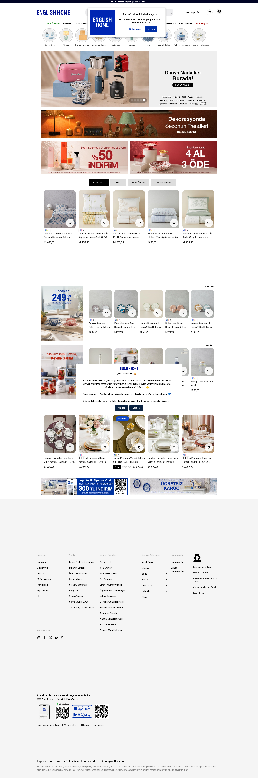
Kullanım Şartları (77, 568)
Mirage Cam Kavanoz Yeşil (202, 383)
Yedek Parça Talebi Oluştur (82, 607)
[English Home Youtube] (56, 637)
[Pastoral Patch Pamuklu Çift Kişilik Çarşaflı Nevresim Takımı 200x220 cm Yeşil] (129, 209)
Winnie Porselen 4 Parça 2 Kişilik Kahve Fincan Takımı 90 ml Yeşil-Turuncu (202, 325)
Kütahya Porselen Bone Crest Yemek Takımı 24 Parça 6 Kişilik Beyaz (94, 460)
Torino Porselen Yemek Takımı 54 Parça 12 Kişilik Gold (59, 460)
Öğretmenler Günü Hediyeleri (113, 590)
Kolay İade (74, 590)
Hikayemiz (42, 562)
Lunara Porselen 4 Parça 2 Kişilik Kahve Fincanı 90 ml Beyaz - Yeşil (151, 325)
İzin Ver (151, 29)
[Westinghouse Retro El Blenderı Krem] (100, 362)
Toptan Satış (43, 590)
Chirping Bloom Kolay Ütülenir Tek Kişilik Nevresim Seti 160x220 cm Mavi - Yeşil (163, 235)
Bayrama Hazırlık (108, 624)
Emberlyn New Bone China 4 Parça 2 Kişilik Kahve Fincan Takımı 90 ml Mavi (125, 325)
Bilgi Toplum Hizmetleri (48, 725)
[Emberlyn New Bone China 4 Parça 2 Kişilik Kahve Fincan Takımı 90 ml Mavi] (126, 304)
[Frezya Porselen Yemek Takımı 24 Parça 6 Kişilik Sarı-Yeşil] (198, 434)
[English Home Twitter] (50, 637)
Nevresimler (98, 182)
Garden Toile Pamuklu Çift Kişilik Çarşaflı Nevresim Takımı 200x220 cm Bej (57, 235)
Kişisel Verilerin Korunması (81, 562)
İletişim (40, 573)
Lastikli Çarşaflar (163, 182)
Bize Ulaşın (198, 593)
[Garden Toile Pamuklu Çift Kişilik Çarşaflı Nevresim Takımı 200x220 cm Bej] (60, 209)
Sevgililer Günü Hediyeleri (112, 602)
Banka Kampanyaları (177, 569)
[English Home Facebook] (44, 637)
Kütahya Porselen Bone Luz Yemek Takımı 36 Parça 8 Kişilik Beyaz (127, 460)
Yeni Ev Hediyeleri (108, 573)
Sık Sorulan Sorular (78, 585)
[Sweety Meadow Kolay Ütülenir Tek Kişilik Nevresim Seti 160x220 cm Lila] (94, 209)
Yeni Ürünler (106, 568)
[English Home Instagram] (39, 637)
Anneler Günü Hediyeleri (111, 619)
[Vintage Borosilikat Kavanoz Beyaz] (151, 362)
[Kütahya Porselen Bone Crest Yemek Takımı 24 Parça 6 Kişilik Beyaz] (94, 434)
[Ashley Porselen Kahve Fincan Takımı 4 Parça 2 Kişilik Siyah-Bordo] (100, 304)
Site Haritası (98, 725)
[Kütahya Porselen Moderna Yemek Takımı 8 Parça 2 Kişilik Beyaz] (163, 434)
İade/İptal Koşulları (78, 573)
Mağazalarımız (44, 579)
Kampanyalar (177, 562)
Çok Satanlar (106, 579)
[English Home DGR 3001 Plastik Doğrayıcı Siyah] (126, 362)
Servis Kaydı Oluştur (78, 602)
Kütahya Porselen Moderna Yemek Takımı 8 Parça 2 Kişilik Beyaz (163, 460)
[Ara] (170, 12)
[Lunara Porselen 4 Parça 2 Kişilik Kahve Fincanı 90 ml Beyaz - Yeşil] (151, 304)
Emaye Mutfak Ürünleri (111, 585)
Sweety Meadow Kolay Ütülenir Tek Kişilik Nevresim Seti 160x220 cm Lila (93, 235)
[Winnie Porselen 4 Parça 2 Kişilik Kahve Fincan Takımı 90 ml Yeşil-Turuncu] (202, 304)
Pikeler (118, 182)
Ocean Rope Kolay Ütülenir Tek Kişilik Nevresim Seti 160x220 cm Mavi (196, 235)
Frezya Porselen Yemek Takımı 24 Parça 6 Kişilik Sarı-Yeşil (197, 460)
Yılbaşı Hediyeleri (108, 596)
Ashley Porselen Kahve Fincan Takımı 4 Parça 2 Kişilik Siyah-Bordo (100, 325)
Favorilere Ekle (70, 223)
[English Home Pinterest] (62, 637)
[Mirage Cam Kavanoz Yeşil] (202, 362)
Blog (39, 596)
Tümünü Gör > (208, 287)
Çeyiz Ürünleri (106, 562)
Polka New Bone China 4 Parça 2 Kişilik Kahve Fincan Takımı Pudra (176, 325)
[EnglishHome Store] (81, 711)
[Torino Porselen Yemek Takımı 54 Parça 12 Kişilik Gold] (60, 434)
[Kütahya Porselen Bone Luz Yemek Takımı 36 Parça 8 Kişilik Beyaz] (129, 434)
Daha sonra (135, 29)
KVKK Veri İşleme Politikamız (75, 725)
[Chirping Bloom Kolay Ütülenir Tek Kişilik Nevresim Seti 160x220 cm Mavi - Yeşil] (163, 209)
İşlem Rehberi (75, 579)
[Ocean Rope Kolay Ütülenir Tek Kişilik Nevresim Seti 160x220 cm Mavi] (198, 209)
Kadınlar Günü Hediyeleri (111, 607)
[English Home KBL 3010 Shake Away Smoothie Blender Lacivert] (177, 362)
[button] (132, 100)
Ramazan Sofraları (109, 613)
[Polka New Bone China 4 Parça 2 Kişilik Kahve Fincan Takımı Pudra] (177, 304)
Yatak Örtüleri (138, 182)
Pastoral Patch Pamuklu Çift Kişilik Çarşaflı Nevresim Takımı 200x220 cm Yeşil (127, 235)
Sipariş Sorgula (76, 596)
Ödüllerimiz (42, 568)
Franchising (42, 585)
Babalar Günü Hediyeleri (111, 630)
